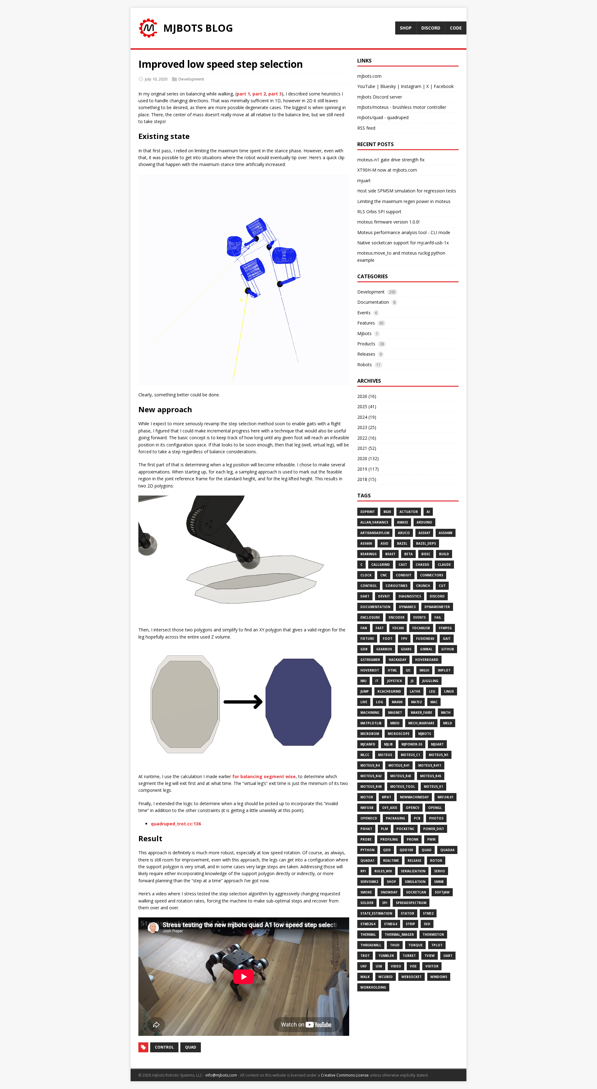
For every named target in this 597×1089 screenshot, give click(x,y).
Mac (433, 702)
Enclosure (370, 617)
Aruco (404, 533)
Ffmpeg (445, 628)
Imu (363, 681)
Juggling (430, 681)
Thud (395, 945)
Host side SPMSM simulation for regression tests (406, 191)
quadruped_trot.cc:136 (176, 824)
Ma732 (416, 702)
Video (396, 966)
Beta (408, 554)
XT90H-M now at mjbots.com (387, 170)
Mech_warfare (421, 723)
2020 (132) (368, 458)
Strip (410, 924)
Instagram (411, 86)
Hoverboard (426, 660)
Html (392, 670)
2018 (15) (366, 479)
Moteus (385, 755)
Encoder (397, 617)
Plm (384, 829)
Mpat (386, 797)
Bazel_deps (426, 543)
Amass (402, 522)
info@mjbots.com (221, 1075)
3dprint (367, 512)
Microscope (399, 733)
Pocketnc (405, 829)
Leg (432, 691)
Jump (364, 691)
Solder (366, 903)
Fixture (367, 638)
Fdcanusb (421, 628)
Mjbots (364, 333)
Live (363, 702)
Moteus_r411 (429, 765)
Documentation (373, 302)
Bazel (402, 543)
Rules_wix (383, 871)
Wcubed (385, 977)
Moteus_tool (402, 786)
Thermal (368, 934)
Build (444, 554)
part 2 (259, 94)
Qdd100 (406, 850)
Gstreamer (370, 660)
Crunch (423, 586)
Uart (447, 955)
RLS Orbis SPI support (379, 212)
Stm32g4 (367, 924)
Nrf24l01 (445, 797)
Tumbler (386, 955)
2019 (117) (368, 469)
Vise (413, 966)
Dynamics (407, 607)
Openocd (368, 818)
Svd (427, 924)
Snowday (389, 892)
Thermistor (433, 934)
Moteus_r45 (430, 776)
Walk (365, 977)
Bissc (425, 554)
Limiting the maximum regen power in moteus (404, 201)
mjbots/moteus (373, 107)
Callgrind (380, 564)
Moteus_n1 (438, 755)
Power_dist (433, 829)
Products (366, 344)
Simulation (415, 881)
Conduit (403, 575)
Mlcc (364, 755)
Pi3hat (366, 829)
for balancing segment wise (264, 776)
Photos (436, 818)
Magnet (395, 712)
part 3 (275, 94)
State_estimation (376, 913)
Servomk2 (369, 881)
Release (414, 860)
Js (412, 681)
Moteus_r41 (399, 765)
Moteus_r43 (400, 776)
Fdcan (398, 628)
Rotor (436, 860)
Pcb (417, 818)
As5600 (366, 543)
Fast (380, 628)
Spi (384, 903)
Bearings (368, 554)
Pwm (431, 839)
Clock (366, 575)
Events (364, 313)
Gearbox (384, 649)
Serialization (413, 871)
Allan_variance (374, 522)
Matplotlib (371, 723)
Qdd (387, 850)
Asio (384, 543)
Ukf (363, 966)
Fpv (404, 638)
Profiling (389, 839)
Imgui (424, 670)
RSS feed (366, 128)
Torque (415, 945)
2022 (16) (366, 438)
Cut (442, 586)
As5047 (424, 533)
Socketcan (416, 892)
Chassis (422, 564)
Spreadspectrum (411, 903)
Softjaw (442, 892)
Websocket (411, 977)
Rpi (363, 871)
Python (367, 850)
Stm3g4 (390, 924)
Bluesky (388, 86)
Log (379, 702)
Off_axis (389, 807)
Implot (444, 670)
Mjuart (437, 744)
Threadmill (370, 945)
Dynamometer (437, 607)
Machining (369, 712)
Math (446, 712)
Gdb (364, 649)
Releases (366, 354)
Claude (444, 564)
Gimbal (426, 649)
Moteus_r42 (371, 776)
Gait (447, 638)
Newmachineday (414, 797)
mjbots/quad (370, 117)
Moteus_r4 (370, 765)
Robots (364, 364)
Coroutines (396, 586)
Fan (363, 628)
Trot (365, 955)
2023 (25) (366, 427)
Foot (387, 638)
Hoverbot (369, 670)
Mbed (395, 723)
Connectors (431, 575)
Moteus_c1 (410, 755)
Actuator (409, 512)
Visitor (431, 966)
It (376, 681)
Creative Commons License (345, 1075)
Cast (403, 564)
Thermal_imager (399, 934)
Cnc (383, 575)
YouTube (366, 86)
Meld (447, 723)
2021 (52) (366, 448)
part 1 (243, 94)
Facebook (444, 86)
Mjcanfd (367, 744)
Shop (391, 881)
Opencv (412, 807)
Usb (379, 966)
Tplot (436, 945)
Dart (364, 596)
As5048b (445, 533)
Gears (406, 649)
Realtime (391, 860)
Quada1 (367, 860)
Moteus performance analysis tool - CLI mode (403, 232)
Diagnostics (410, 596)
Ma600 (397, 702)
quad (190, 1047)
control (164, 1047)
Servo (439, 871)
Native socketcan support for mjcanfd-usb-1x (403, 243)
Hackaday (397, 660)
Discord (437, 596)
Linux (449, 691)
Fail (437, 617)
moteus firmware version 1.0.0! (388, 222)
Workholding (373, 987)
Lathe (415, 691)
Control (368, 586)
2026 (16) (366, 396)
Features (366, 323)
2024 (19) (366, 417)
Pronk (413, 839)
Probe (366, 839)
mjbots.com (369, 76)
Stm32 (428, 913)
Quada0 (447, 850)
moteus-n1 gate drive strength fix (390, 160)
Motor (366, 797)
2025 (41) (366, 406)
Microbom (369, 733)
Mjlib (388, 744)
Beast (390, 554)
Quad (427, 850)
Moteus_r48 (371, 786)
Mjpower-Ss (411, 744)
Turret (409, 955)
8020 (387, 512)
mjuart (364, 180)
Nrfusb (366, 807)
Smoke (366, 892)
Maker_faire (421, 712)
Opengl (435, 807)
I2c (408, 670)
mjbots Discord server (379, 97)
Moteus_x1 (433, 786)
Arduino (424, 522)
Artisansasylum (374, 533)
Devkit (384, 596)
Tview (429, 955)
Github (447, 649)
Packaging (395, 818)
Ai (428, 512)
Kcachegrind (389, 691)
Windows (438, 977)
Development (191, 79)
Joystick (394, 681)
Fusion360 (425, 638)
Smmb (439, 881)
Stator (407, 913)
